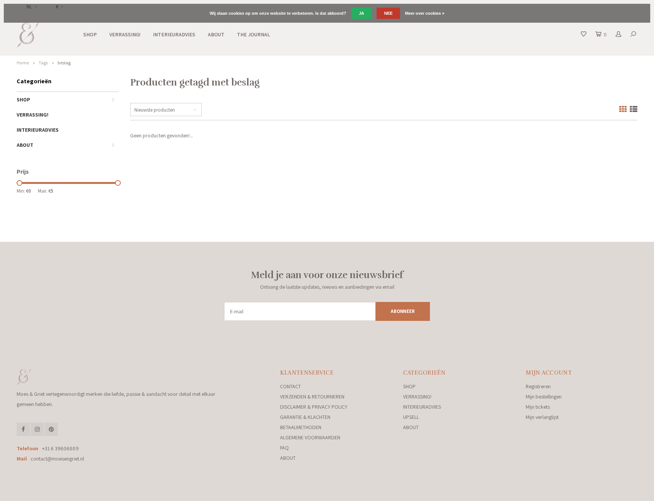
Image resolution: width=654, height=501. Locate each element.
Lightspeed (120, 492)
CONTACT (290, 386)
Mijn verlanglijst (542, 417)
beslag (64, 62)
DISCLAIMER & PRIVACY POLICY (313, 406)
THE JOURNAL (253, 34)
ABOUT (216, 34)
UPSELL (411, 417)
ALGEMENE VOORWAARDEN (310, 437)
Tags (43, 62)
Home (23, 62)
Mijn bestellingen (544, 396)
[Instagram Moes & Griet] (37, 429)
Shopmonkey (170, 492)
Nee (388, 13)
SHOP (90, 34)
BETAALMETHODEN (300, 427)
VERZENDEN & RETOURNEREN (312, 396)
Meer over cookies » (424, 13)
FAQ (284, 447)
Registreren (538, 386)
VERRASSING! (124, 34)
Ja (361, 13)
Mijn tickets (538, 406)
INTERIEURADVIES (174, 34)
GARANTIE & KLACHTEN (305, 417)
